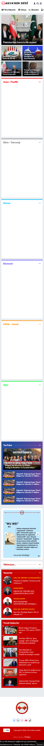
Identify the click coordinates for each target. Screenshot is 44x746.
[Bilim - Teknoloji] (40, 142)
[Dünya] (40, 203)
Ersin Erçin (18, 588)
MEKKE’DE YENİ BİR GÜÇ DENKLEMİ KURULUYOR (24, 592)
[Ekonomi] (40, 263)
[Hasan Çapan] (7, 601)
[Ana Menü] (41, 3)
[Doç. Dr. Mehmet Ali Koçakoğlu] (7, 580)
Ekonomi (35, 10)
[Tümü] (40, 564)
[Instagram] (22, 720)
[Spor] (40, 385)
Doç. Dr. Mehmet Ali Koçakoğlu (27, 578)
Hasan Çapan (19, 599)
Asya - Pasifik (10, 81)
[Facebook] (14, 720)
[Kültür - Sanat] (40, 324)
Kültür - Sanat (10, 324)
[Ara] (38, 3)
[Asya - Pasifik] (40, 82)
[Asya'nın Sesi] (15, 3)
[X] (18, 720)
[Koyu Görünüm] (35, 3)
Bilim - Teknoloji (11, 142)
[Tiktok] (30, 720)
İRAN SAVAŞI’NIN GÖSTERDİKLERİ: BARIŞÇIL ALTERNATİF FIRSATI (25, 602)
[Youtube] (26, 720)
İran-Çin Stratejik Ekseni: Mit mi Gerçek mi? (26, 613)
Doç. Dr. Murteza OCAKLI (24, 609)
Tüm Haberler (10, 10)
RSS (7, 730)
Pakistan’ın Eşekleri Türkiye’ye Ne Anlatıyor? (27, 582)
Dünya (23, 10)
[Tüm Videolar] (40, 445)
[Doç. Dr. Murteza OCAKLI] (7, 611)
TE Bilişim (27, 737)
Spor (5, 384)
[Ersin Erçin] (7, 590)
